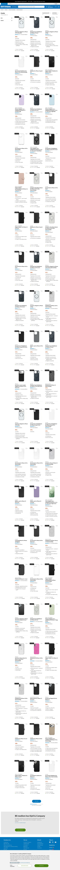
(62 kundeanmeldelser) (48, 270)
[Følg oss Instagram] (52, 842)
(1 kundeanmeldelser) (24, 389)
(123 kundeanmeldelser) (49, 466)
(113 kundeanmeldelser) (49, 74)
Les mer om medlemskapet (20, 822)
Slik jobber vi (26, 845)
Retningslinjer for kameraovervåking (11, 846)
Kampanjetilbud (40, 843)
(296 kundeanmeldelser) (18, 779)
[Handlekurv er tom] (58, 6)
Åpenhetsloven (26, 847)
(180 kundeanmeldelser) (34, 427)
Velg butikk (22, 50)
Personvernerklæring (8, 845)
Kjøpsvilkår (6, 847)
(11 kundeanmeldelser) (33, 35)
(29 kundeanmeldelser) (48, 114)
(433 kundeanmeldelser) (34, 74)
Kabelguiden (39, 842)
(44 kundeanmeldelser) (33, 779)
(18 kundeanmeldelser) (18, 114)
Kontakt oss (6, 842)
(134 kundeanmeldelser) (18, 622)
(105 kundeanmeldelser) (34, 192)
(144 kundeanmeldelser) (18, 663)
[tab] (4, 4)
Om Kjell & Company (27, 842)
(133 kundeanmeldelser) (18, 152)
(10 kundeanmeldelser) (48, 35)
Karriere (25, 849)
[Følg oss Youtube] (55, 842)
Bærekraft (25, 846)
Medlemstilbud (40, 845)
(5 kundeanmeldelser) (24, 34)
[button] (7, 15)
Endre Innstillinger (12, 866)
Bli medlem (20, 829)
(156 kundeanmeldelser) (18, 74)
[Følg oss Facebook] (50, 842)
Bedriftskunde (6, 843)
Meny (15, 6)
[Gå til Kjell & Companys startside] (6, 6)
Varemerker (39, 847)
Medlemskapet (26, 843)
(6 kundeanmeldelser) (24, 580)
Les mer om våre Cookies (14, 862)
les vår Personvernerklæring (24, 862)
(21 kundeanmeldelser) (33, 270)
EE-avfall (5, 849)
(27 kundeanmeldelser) (33, 582)
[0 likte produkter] (55, 6)
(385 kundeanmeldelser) (18, 741)
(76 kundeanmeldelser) (33, 349)
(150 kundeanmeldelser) (34, 741)
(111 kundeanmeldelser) (18, 544)
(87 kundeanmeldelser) (48, 191)
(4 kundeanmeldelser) (39, 111)
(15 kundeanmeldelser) (33, 153)
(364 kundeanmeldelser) (49, 152)
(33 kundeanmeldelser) (33, 544)
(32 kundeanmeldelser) (18, 192)
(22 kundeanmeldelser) (33, 702)
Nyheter (38, 846)
